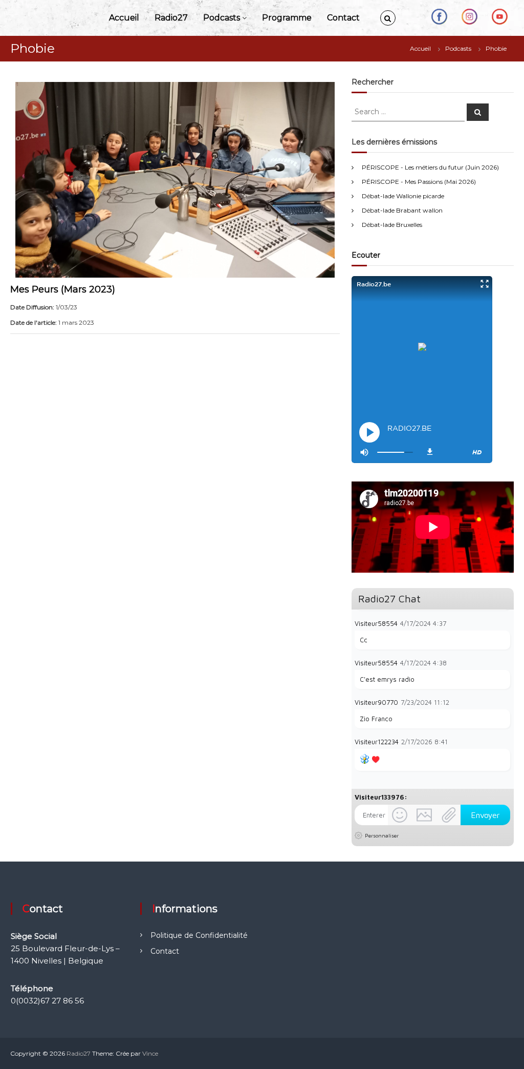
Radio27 (171, 18)
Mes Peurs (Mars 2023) (62, 289)
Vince (150, 1053)
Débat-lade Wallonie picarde (403, 196)
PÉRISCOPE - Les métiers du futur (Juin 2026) (430, 167)
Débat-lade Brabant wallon (402, 210)
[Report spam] (505, 623)
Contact (343, 18)
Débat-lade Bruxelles (392, 224)
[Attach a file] (449, 815)
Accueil (124, 18)
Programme (287, 18)
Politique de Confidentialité (199, 935)
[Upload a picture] (424, 815)
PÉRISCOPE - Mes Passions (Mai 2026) (419, 181)
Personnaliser (382, 835)
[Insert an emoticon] (399, 815)
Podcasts (221, 18)
